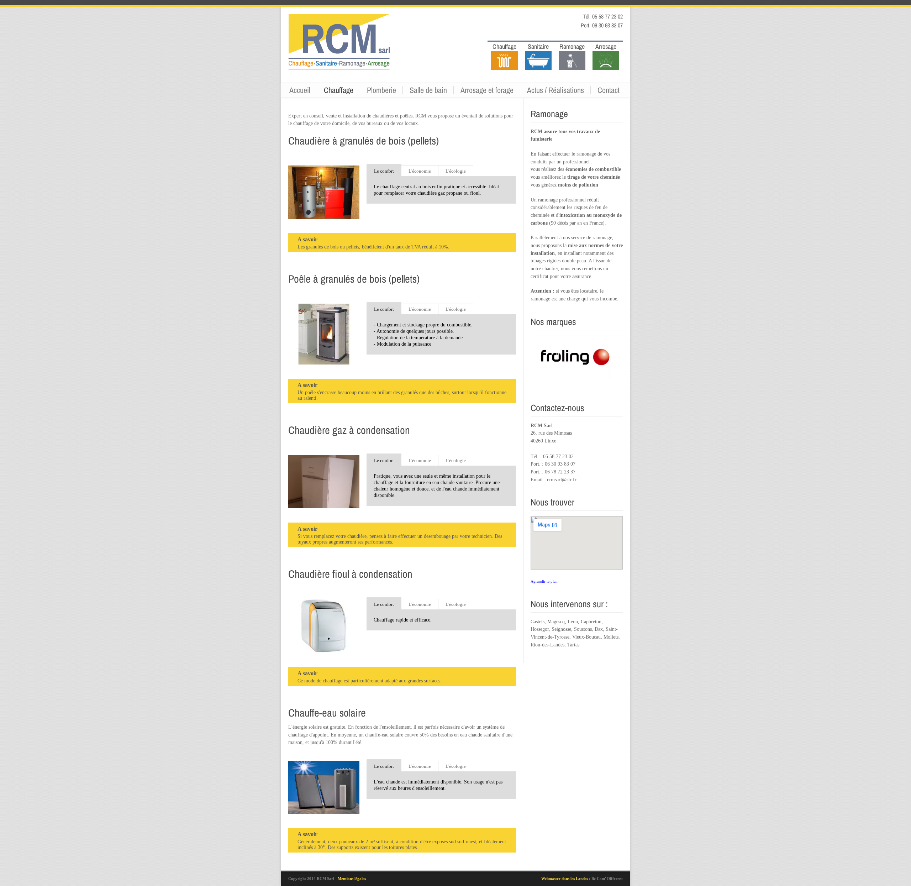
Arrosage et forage (487, 90)
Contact (608, 90)
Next (603, 362)
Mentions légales (352, 878)
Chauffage (338, 90)
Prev (550, 362)
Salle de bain (428, 90)
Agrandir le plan (544, 581)
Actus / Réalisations (555, 90)
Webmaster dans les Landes (565, 878)
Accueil (299, 90)
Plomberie (381, 90)
